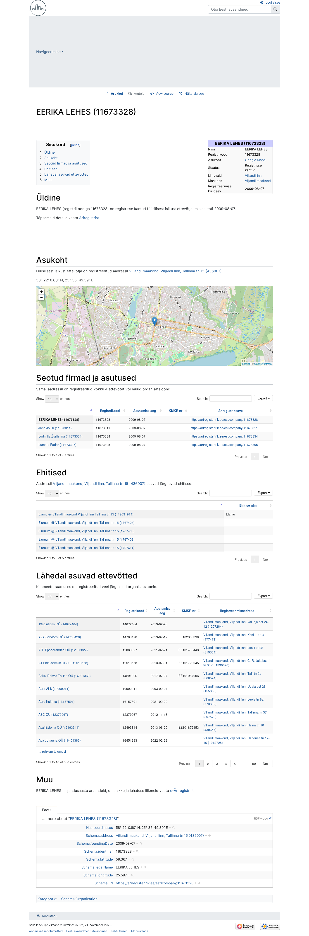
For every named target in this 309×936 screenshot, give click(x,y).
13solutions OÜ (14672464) (58, 624)
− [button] (41, 297)
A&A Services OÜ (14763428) (59, 637)
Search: (202, 398)
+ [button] (41, 291)
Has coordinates (99, 827)
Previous (241, 456)
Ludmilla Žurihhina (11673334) (60, 436)
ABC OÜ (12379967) (53, 714)
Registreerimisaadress (237, 610)
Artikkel (117, 93)
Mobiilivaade (139, 931)
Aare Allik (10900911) (53, 688)
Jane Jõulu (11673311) (55, 428)
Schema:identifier (98, 851)
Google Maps (255, 160)
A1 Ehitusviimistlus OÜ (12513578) (63, 662)
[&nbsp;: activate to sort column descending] (64, 410)
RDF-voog (261, 818)
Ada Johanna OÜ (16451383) (59, 740)
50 (254, 763)
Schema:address (99, 835)
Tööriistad (48, 916)
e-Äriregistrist (182, 790)
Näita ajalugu (194, 93)
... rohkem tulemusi (52, 751)
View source (165, 93)
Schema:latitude (99, 859)
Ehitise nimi (248, 505)
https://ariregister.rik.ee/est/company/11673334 (224, 436)
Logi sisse (273, 2)
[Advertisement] (171, 51)
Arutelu (139, 93)
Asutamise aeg (144, 410)
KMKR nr (175, 410)
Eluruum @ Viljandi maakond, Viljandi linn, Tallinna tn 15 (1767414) (86, 547)
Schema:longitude (98, 875)
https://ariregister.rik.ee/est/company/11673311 (224, 428)
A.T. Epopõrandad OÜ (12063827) (63, 650)
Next (266, 456)
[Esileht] (38, 7)
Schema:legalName (97, 867)
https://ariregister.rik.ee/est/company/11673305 (224, 444)
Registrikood (110, 410)
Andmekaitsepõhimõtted (46, 931)
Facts (46, 810)
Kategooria (47, 899)
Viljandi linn (253, 175)
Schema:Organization (79, 899)
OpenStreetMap (263, 363)
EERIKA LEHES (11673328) (93, 818)
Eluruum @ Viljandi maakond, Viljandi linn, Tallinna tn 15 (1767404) (86, 522)
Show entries (53, 398)
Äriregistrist (89, 217)
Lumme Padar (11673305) (57, 444)
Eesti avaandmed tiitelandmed (86, 931)
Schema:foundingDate (95, 843)
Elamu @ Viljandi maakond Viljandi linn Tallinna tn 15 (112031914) (85, 514)
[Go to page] (275, 9)
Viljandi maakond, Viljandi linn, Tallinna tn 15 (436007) (175, 271)
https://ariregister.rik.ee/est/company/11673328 (224, 419)
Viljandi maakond (258, 181)
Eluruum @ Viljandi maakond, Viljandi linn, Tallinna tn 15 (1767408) (86, 539)
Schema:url (104, 883)
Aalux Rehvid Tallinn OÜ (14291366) (64, 675)
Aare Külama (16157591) (56, 701)
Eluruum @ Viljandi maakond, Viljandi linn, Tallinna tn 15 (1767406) (86, 531)
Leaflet (246, 363)
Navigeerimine (48, 51)
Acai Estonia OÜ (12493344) (58, 727)
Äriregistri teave (230, 410)
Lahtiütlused (119, 931)
